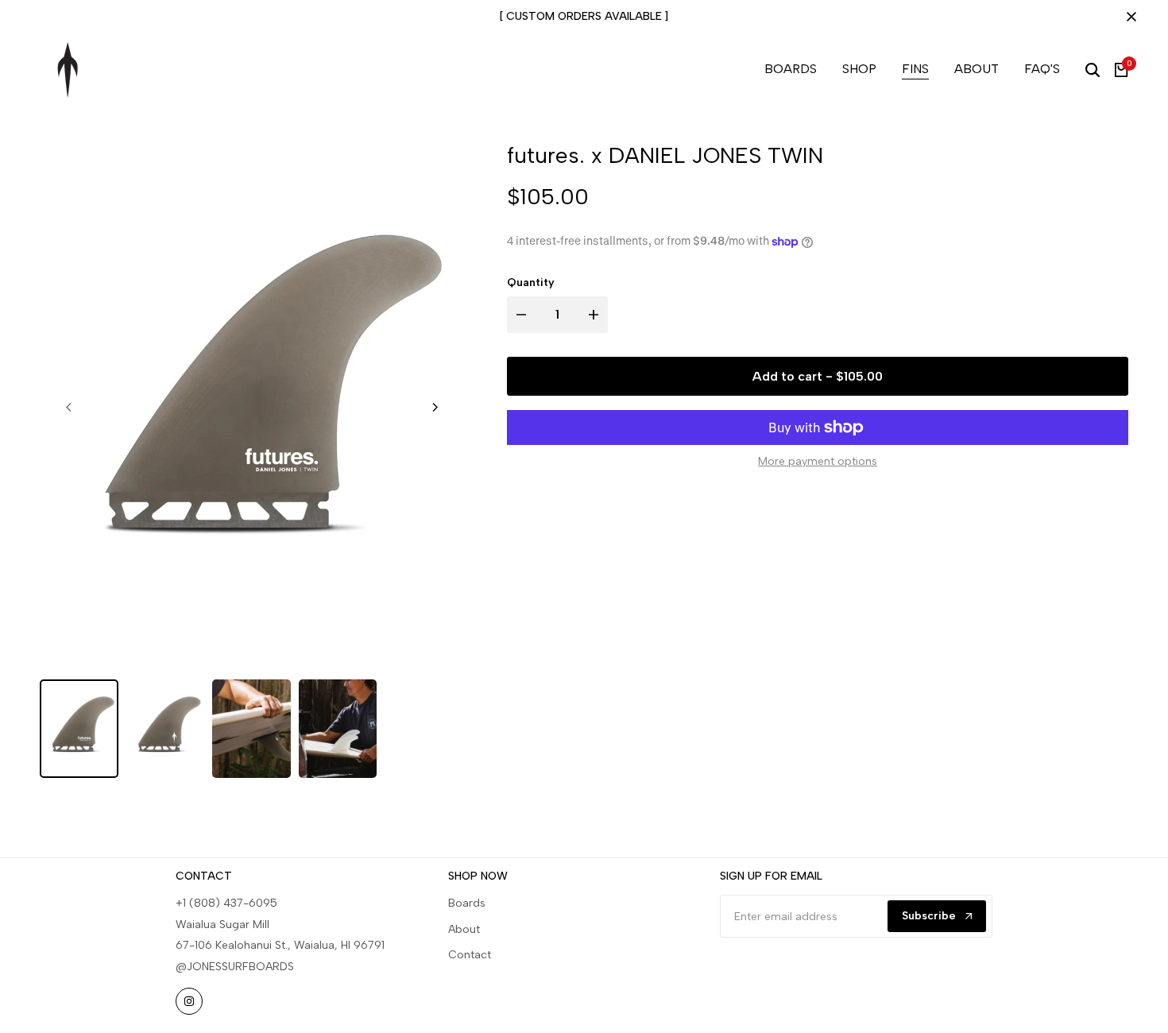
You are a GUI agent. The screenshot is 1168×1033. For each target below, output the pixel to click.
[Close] (1128, 17)
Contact (469, 954)
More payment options (817, 461)
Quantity (531, 283)
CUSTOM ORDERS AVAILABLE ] (587, 16)
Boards (466, 903)
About (464, 929)
